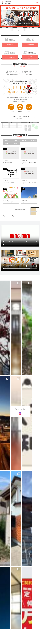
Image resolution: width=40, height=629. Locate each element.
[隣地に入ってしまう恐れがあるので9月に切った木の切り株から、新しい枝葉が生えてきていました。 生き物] (27, 328)
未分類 (6, 143)
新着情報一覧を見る (20, 209)
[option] (20, 16)
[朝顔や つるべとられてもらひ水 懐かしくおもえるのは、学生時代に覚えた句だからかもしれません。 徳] (5, 518)
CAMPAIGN (24, 140)
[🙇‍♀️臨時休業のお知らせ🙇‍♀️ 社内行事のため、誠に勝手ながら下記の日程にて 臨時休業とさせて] (27, 423)
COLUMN (33, 140)
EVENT (15, 140)
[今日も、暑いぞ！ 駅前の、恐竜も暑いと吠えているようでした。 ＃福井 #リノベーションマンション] (27, 518)
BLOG (6, 140)
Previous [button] (2, 16)
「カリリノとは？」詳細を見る (20, 117)
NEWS (15, 143)
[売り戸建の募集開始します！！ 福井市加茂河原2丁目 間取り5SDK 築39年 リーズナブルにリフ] (16, 518)
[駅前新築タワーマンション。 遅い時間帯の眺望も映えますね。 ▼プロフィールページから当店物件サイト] (5, 423)
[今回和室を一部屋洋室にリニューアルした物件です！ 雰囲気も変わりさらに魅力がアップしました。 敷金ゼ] (16, 328)
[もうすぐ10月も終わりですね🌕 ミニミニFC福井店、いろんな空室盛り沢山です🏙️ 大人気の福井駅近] (16, 423)
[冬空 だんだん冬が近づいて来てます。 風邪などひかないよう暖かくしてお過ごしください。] (5, 328)
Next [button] (37, 16)
